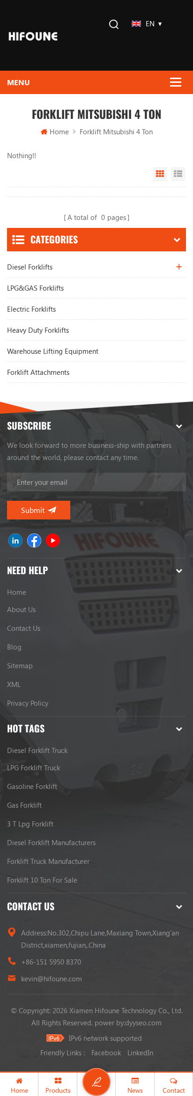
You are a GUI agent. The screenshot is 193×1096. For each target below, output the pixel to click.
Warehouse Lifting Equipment (52, 351)
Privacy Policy (27, 703)
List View (178, 174)
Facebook (106, 1052)
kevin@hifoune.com (51, 978)
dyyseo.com (143, 1022)
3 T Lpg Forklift (30, 823)
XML (14, 684)
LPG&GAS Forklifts (35, 287)
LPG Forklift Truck (33, 767)
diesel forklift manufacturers (51, 842)
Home (59, 131)
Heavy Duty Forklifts (38, 330)
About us (21, 609)
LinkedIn (140, 1052)
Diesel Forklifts (29, 266)
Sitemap (20, 665)
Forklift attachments (38, 372)
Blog (14, 646)
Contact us (23, 628)
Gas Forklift (24, 805)
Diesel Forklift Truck (37, 750)
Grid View (160, 174)
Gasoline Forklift (32, 786)
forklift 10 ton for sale (42, 879)
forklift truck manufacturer (48, 861)
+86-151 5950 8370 (51, 961)
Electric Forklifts (31, 309)
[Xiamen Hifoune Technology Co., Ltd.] (33, 35)
